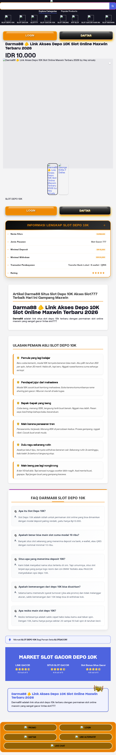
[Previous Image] (5, 114)
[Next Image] (110, 114)
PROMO (32, 727)
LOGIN (30, 35)
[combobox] (55, 6)
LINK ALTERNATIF (87, 736)
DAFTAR (86, 35)
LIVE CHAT (60, 745)
